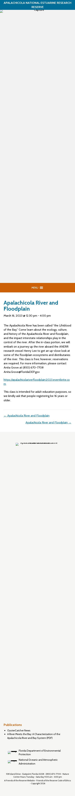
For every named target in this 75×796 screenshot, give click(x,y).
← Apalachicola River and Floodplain (27, 415)
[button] (34, 287)
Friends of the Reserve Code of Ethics (53, 780)
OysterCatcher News (18, 730)
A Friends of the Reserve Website (19, 780)
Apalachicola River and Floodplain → (48, 422)
